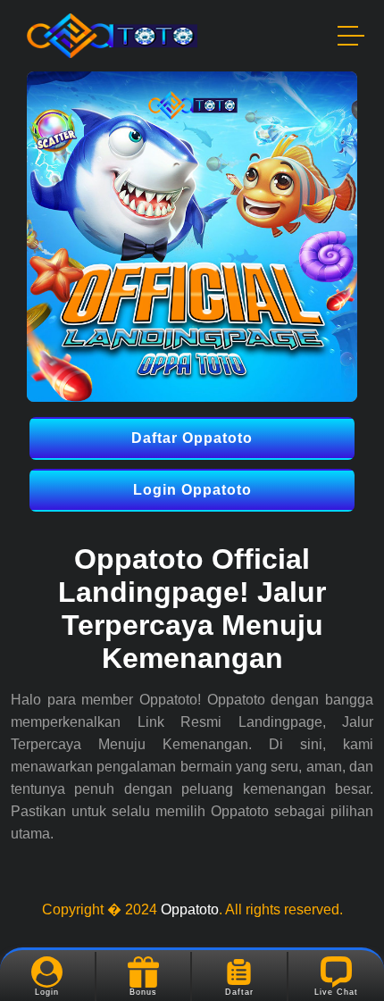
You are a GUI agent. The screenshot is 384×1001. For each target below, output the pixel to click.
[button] (352, 38)
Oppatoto (190, 909)
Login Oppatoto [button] (192, 489)
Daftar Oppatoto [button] (192, 438)
